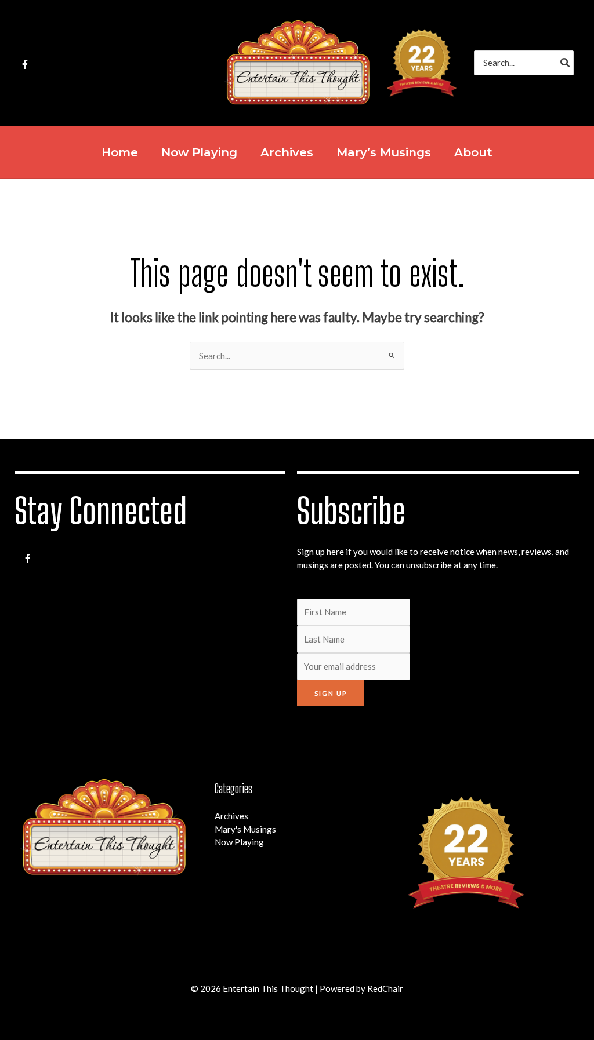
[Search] (565, 63)
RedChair (385, 988)
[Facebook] (25, 64)
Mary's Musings (245, 829)
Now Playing (239, 842)
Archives (231, 816)
